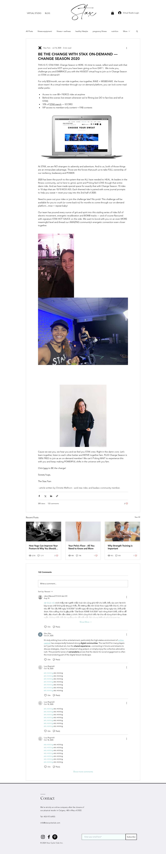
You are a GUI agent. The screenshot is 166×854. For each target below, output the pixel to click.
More (125, 31)
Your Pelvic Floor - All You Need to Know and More (81, 547)
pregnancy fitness (100, 31)
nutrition (114, 31)
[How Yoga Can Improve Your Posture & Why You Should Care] (43, 531)
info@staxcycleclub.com (50, 823)
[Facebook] (48, 836)
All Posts (29, 31)
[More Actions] (126, 597)
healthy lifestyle (81, 31)
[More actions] (126, 47)
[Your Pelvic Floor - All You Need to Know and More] (83, 531)
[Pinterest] (54, 836)
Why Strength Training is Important (120, 547)
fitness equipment (45, 31)
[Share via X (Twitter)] (45, 496)
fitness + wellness (64, 31)
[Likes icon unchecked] (45, 626)
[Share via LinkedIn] (51, 496)
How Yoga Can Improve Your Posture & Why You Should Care (43, 547)
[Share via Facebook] (39, 496)
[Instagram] (42, 836)
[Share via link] (57, 496)
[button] (34, 13)
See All (137, 517)
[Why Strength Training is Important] (122, 531)
